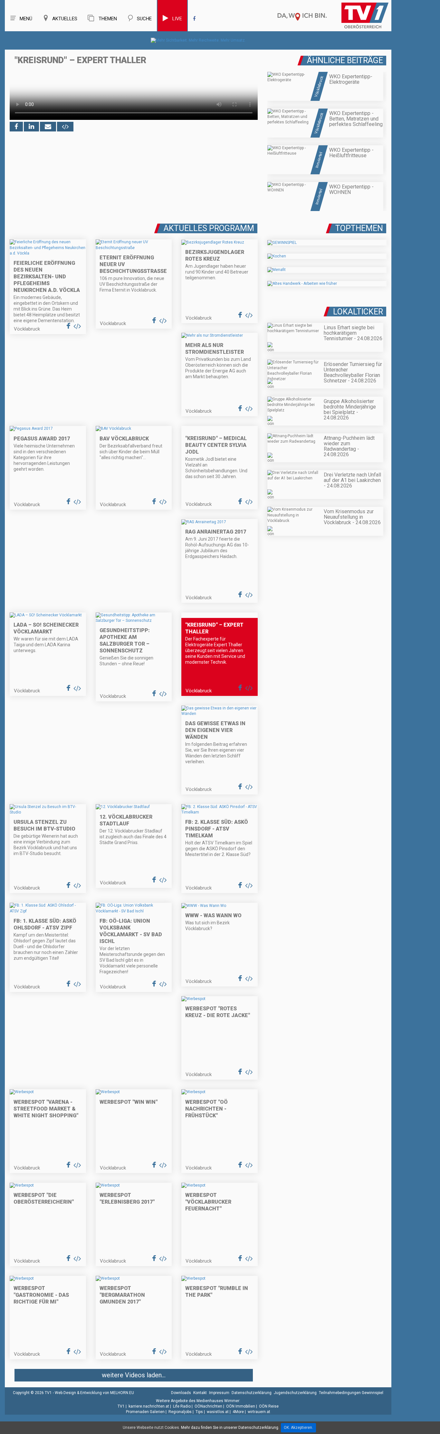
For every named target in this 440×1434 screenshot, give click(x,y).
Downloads (181, 1393)
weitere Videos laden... (134, 1375)
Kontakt (200, 1393)
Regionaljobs (180, 1412)
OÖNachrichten (208, 1406)
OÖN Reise (269, 1406)
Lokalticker (358, 311)
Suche (144, 19)
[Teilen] (48, 126)
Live (177, 19)
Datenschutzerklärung (252, 1393)
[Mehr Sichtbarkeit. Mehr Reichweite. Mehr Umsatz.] (198, 40)
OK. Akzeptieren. (298, 1427)
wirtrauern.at (259, 1412)
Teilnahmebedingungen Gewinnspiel (351, 1393)
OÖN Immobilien (240, 1406)
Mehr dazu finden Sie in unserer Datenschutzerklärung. (230, 1427)
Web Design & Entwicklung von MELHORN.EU (94, 1393)
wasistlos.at (218, 1412)
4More (238, 1412)
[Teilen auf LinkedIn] (31, 126)
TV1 (121, 1406)
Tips (199, 1412)
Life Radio (182, 1406)
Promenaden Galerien (145, 1412)
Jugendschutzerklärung (295, 1393)
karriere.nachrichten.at (149, 1406)
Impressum (219, 1393)
